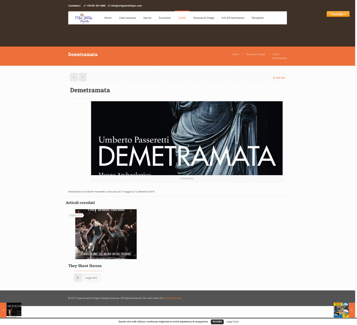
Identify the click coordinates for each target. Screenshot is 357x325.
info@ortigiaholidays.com (126, 5)
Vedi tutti (280, 77)
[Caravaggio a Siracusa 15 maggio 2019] (10, 310)
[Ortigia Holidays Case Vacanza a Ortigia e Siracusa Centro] (83, 17)
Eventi (276, 54)
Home (235, 54)
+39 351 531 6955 (96, 5)
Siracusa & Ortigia (255, 54)
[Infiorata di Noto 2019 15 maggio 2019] (344, 310)
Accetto (217, 321)
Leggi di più (232, 321)
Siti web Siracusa (172, 298)
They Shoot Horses (85, 265)
